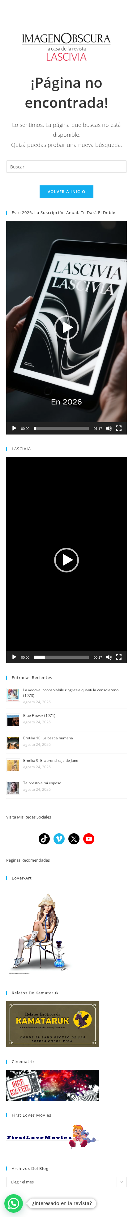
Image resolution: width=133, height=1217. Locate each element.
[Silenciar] (109, 428)
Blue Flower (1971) (39, 715)
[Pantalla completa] (119, 428)
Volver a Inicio (67, 191)
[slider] (61, 428)
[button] (66, 327)
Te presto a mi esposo (42, 783)
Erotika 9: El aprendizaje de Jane (50, 760)
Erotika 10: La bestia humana (48, 738)
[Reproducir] (14, 428)
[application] (66, 327)
